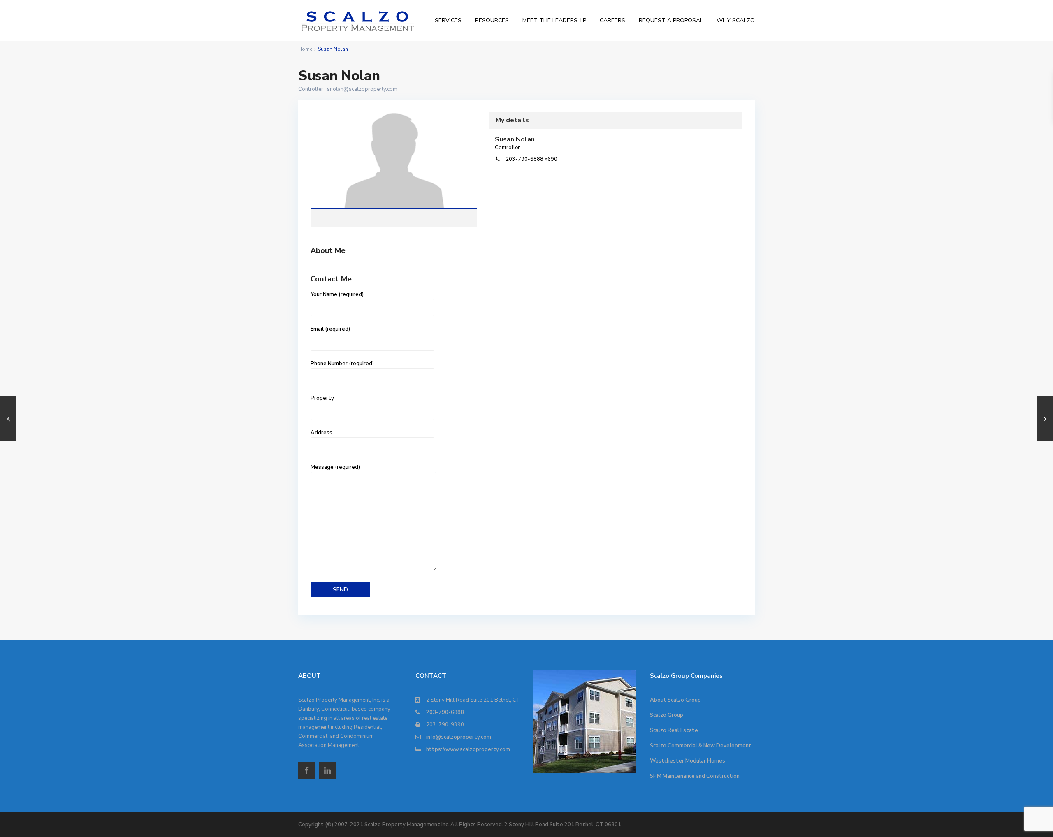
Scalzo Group (666, 715)
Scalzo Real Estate (674, 730)
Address (321, 432)
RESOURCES (492, 20)
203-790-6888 (445, 712)
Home (305, 49)
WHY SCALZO (736, 20)
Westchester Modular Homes (687, 761)
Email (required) (330, 329)
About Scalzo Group (675, 700)
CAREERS (612, 20)
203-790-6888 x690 (531, 159)
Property (322, 398)
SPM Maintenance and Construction (695, 776)
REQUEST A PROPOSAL (671, 20)
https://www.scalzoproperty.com (468, 749)
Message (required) (335, 467)
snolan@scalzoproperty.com (362, 89)
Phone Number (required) (342, 363)
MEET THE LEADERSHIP (554, 20)
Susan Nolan (394, 160)
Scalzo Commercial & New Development (700, 745)
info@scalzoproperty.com (458, 737)
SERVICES (448, 20)
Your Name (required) (337, 294)
